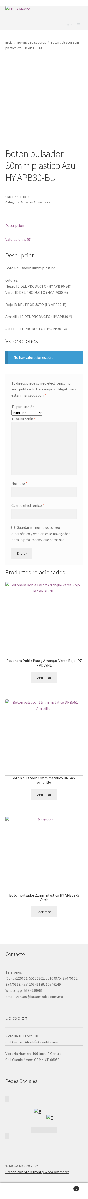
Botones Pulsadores (31, 42)
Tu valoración (23, 418)
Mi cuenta (14, 1191)
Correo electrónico (27, 505)
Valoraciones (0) (18, 239)
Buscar (44, 1191)
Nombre (19, 483)
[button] (70, 25)
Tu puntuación (22, 406)
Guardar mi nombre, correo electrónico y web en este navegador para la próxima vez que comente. (40, 533)
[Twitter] (50, 1119)
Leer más (44, 677)
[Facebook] (38, 1112)
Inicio (9, 42)
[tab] (44, 226)
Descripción (14, 225)
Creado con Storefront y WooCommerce (37, 1171)
